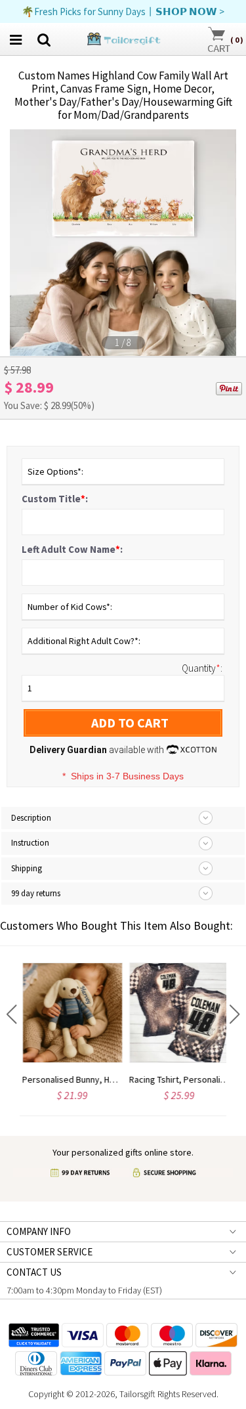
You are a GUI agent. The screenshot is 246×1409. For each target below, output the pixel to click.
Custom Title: (55, 498)
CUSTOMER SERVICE (49, 1252)
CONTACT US (34, 1272)
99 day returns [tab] (35, 893)
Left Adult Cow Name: (72, 549)
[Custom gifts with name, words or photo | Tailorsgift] (123, 38)
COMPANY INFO (39, 1231)
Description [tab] (31, 817)
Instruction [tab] (30, 842)
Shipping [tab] (26, 868)
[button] (11, 1014)
